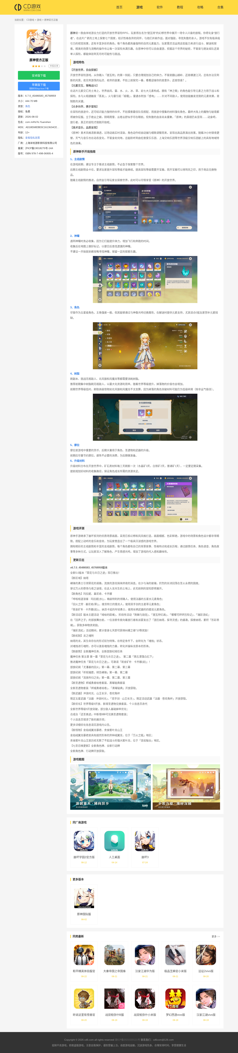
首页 (119, 7)
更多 (216, 936)
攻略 (200, 7)
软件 (160, 7)
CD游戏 (30, 20)
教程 (180, 7)
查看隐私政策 (32, 137)
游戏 (139, 7)
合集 (220, 7)
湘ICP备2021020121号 (127, 1039)
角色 (27, 106)
